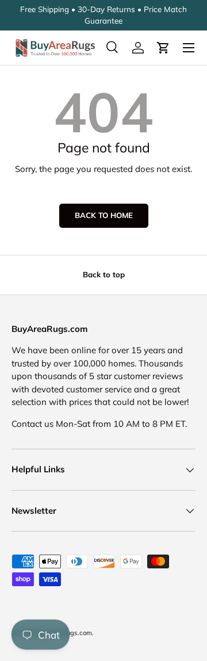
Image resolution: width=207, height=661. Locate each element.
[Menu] (188, 47)
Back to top (104, 274)
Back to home (104, 215)
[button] (163, 47)
